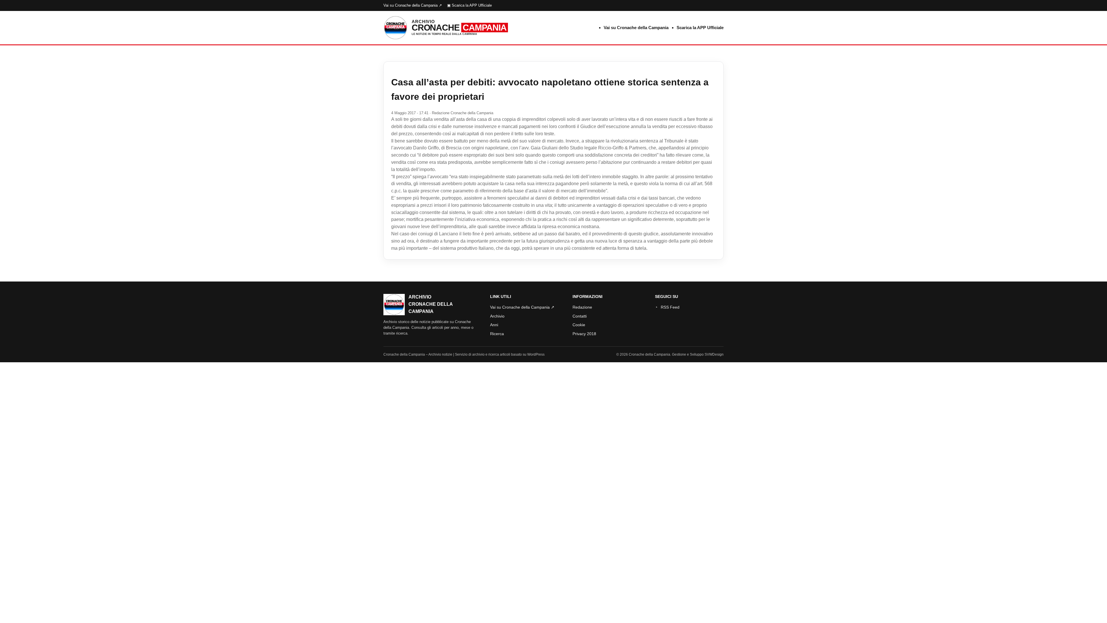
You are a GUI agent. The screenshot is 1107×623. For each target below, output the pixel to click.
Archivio (497, 316)
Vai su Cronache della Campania (636, 27)
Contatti (580, 316)
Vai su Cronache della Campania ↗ (412, 5)
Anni (494, 324)
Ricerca (497, 333)
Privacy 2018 (584, 333)
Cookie (579, 324)
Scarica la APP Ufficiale (700, 27)
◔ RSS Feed (667, 307)
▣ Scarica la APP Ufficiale (469, 5)
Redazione (582, 307)
